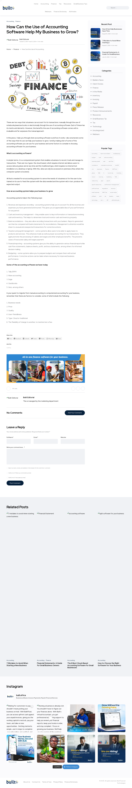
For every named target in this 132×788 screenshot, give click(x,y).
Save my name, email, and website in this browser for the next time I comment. (29, 468)
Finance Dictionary (60, 12)
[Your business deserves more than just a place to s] (20, 749)
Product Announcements (102, 111)
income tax (110, 173)
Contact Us (36, 782)
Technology (97, 126)
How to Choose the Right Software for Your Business (109, 664)
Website (63, 437)
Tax (60, 4)
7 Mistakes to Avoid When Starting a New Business (17, 664)
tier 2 (102, 200)
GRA (99, 173)
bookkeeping (116, 153)
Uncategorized (98, 130)
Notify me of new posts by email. (17, 477)
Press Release (98, 107)
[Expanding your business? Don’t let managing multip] (112, 718)
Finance (54, 4)
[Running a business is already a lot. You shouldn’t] (51, 718)
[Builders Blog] (8, 8)
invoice (93, 177)
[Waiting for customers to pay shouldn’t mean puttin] (20, 718)
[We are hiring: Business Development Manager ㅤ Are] (112, 749)
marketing (109, 177)
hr (103, 173)
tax (105, 196)
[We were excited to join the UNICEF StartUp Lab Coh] (81, 718)
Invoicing (96, 99)
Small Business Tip (100, 119)
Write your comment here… (16, 447)
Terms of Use (47, 782)
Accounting (45, 4)
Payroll (95, 103)
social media (113, 192)
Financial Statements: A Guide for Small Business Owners (49, 664)
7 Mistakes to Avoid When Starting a (111, 42)
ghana (93, 173)
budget (94, 157)
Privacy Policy (58, 782)
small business (95, 192)
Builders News (98, 80)
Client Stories (98, 84)
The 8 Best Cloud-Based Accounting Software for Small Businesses (80, 665)
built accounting (108, 157)
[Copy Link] (84, 40)
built (100, 157)
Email (36, 437)
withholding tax (115, 200)
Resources (67, 4)
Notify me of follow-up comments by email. (20, 473)
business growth (96, 161)
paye (102, 181)
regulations (105, 188)
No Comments (14, 412)
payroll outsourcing (96, 184)
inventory (96, 95)
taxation (111, 196)
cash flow (111, 161)
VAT (107, 200)
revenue (113, 188)
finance (107, 169)
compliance (95, 165)
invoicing (101, 177)
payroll (108, 181)
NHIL (116, 177)
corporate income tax (106, 165)
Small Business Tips (80, 4)
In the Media (97, 91)
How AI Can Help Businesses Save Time (112, 30)
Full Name (10, 437)
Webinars (48, 12)
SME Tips (104, 192)
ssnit (100, 196)
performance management (111, 184)
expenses (99, 169)
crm (93, 169)
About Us (26, 782)
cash (104, 161)
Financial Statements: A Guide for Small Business (111, 53)
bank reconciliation (105, 153)
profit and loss (95, 188)
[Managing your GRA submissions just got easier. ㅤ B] (51, 749)
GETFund (114, 169)
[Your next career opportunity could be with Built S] (81, 749)
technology (95, 200)
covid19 (117, 165)
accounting (94, 153)
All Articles (72, 12)
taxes (117, 196)
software (94, 196)
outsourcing (95, 181)
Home (36, 4)
